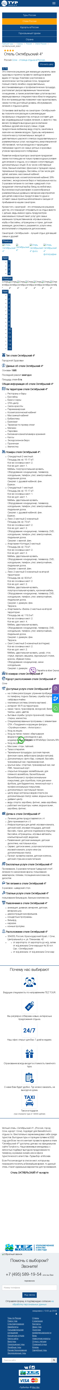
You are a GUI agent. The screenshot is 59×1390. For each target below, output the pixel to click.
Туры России (29, 15)
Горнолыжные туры (16, 1344)
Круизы (35, 1347)
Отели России (29, 21)
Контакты (36, 1324)
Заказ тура (36, 1327)
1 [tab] (9, 262)
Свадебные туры (39, 1350)
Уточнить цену (46, 64)
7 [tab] (9, 318)
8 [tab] (9, 322)
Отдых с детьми (39, 1342)
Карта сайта (13, 1339)
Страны (35, 1318)
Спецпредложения (16, 1324)
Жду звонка (29, 1295)
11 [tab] (9, 333)
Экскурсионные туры (17, 1353)
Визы (34, 1336)
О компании (37, 1321)
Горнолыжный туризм (29, 33)
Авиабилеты (13, 1327)
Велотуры (12, 1342)
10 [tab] (9, 329)
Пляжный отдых (39, 1344)
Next (5, 258)
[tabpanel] (9, 248)
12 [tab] (9, 337)
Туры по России (14, 1318)
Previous (7, 241)
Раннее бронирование (17, 1350)
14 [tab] (9, 345)
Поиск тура (12, 1321)
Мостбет (36, 1387)
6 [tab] (9, 314)
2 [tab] (9, 266)
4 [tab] (9, 273)
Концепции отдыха (16, 1336)
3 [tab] (9, 269)
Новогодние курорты (41, 1339)
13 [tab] (9, 341)
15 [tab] (9, 348)
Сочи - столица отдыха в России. (28, 60)
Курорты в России (29, 28)
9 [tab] (9, 326)
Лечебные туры (14, 1347)
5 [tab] (9, 310)
